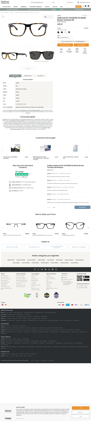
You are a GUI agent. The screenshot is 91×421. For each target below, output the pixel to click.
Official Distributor (4, 280)
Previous (49, 207)
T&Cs (32, 360)
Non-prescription (39, 107)
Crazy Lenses (29, 316)
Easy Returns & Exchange (34, 9)
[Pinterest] (52, 269)
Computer (32, 107)
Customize (80, 412)
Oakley (17, 83)
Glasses (16, 6)
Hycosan (6, 355)
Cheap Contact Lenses (11, 316)
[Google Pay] (86, 280)
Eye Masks (22, 353)
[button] (2, 227)
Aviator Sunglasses (8, 343)
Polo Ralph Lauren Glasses (43, 331)
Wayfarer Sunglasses (25, 343)
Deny (81, 416)
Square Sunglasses (59, 343)
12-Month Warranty (79, 9)
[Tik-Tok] (56, 269)
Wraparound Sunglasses (68, 343)
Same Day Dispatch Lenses (21, 316)
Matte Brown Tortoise (21, 89)
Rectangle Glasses (42, 327)
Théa (10, 355)
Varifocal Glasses (79, 260)
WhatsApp (65, 277)
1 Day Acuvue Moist (42, 320)
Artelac (25, 355)
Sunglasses (23, 6)
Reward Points (18, 283)
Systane (17, 355)
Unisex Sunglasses (25, 339)
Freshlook (24, 318)
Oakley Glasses (41, 260)
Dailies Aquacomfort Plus (33, 320)
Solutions (47, 6)
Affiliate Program (51, 360)
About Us (48, 285)
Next (54, 207)
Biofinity (20, 318)
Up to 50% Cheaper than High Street (6, 289)
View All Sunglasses (4, 344)
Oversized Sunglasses (52, 341)
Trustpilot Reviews (4, 275)
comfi (6, 318)
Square (17, 95)
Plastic (17, 92)
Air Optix (28, 318)
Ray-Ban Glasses (31, 260)
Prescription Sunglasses (36, 6)
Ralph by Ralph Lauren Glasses (64, 331)
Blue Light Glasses (21, 260)
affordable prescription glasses (17, 120)
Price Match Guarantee (20, 277)
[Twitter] (38, 269)
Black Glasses (59, 260)
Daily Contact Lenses (8, 312)
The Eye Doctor (30, 355)
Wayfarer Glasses (50, 327)
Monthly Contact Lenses (17, 312)
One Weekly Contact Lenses (28, 312)
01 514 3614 (65, 275)
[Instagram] (42, 269)
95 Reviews (63, 21)
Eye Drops (8, 353)
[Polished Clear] (65, 33)
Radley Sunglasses (64, 346)
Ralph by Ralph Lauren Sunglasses (82, 346)
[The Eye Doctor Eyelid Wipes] (16, 141)
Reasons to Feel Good (5, 277)
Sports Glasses (40, 329)
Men (17, 86)
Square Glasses (54, 262)
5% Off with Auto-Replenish (21, 278)
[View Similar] (85, 15)
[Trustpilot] (27, 297)
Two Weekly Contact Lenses (39, 312)
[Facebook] (35, 269)
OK (80, 408)
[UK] (2, 305)
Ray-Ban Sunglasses (22, 346)
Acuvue (9, 318)
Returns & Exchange (85, 52)
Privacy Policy (37, 360)
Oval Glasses (28, 327)
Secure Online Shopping (5, 286)
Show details (19, 418)
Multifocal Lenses (20, 314)
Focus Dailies (34, 318)
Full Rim (17, 98)
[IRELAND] (6, 305)
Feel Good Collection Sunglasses (11, 346)
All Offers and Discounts (20, 286)
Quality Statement (4, 283)
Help (61, 6)
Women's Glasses (15, 325)
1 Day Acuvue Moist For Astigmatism (53, 320)
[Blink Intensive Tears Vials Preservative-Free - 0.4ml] (45, 141)
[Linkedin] (49, 269)
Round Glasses (22, 327)
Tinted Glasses (35, 262)
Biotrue (39, 318)
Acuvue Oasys (18, 320)
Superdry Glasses (34, 331)
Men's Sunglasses (9, 339)
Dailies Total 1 (25, 320)
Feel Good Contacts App (5, 278)
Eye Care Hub (48, 286)
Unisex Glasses (22, 325)
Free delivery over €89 (12, 9)
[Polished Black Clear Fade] (69, 33)
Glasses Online (10, 260)
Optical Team (49, 283)
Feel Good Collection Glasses (10, 331)
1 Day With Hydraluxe (68, 320)
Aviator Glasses (8, 327)
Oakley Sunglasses (39, 346)
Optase (21, 355)
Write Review (82, 207)
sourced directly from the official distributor (29, 110)
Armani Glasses (74, 262)
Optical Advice (49, 281)
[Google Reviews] (37, 298)
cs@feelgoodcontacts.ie (67, 279)
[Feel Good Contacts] (5, 2)
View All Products (76, 320)
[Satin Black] (62, 33)
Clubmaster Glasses (58, 327)
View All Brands (44, 318)
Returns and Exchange (50, 278)
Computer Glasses (18, 329)
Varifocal (22, 107)
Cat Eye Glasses (26, 262)
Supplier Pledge (4, 285)
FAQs (47, 280)
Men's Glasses (16, 262)
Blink (13, 355)
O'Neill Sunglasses (56, 346)
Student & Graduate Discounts (22, 280)
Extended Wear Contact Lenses (51, 312)
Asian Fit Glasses (70, 329)
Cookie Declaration (44, 360)
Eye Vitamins (27, 353)
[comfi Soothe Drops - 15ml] (75, 141)
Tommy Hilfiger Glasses (54, 331)
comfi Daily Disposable (11, 320)
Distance (18, 107)
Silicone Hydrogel (44, 316)
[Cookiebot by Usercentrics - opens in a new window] (8, 419)
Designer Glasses (69, 260)
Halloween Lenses (36, 316)
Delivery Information (50, 277)
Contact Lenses (6, 6)
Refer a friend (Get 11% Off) (21, 285)
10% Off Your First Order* (20, 275)
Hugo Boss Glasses (75, 331)
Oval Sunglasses (42, 343)
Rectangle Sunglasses (50, 343)
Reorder (78, 6)
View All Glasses (77, 329)
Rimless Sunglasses (35, 341)
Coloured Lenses (27, 314)
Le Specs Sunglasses (30, 346)
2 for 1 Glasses (34, 281)
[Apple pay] (86, 277)
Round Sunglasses (34, 343)
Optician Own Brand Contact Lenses (51, 289)
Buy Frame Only (81, 45)
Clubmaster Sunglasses (78, 343)
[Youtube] (45, 269)
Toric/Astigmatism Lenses (11, 314)
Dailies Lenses (14, 318)
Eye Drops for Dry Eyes (35, 288)
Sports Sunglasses (26, 341)
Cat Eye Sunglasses (16, 343)
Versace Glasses (64, 262)
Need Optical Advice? (85, 2)
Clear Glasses (50, 260)
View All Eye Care (34, 353)
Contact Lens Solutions (35, 289)
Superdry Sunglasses (47, 346)
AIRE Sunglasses (72, 346)
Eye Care (55, 6)
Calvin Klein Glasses (83, 331)
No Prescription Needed (5, 281)
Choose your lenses (65, 45)
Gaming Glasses (45, 262)
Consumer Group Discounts (21, 281)
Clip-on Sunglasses (43, 341)
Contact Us (48, 275)
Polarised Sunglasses (18, 341)
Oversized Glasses (48, 329)
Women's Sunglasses (17, 339)
